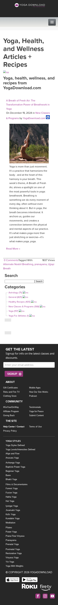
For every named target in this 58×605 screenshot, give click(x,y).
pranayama (40, 264)
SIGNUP (12, 374)
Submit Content (36, 415)
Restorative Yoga (14, 553)
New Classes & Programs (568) (24, 306)
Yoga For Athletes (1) (19, 315)
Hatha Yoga (11, 497)
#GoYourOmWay (11, 407)
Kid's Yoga (10, 514)
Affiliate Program (11, 411)
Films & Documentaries (17, 484)
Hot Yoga (10, 501)
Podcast (33, 396)
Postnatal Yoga (13, 549)
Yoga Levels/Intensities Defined (20, 449)
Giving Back (9, 415)
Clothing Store (9, 396)
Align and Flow (12, 453)
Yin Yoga (10, 562)
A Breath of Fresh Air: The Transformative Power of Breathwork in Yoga (28, 104)
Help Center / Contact (13, 426)
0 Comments (11, 260)
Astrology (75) (15, 292)
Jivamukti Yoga (13, 510)
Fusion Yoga (11, 492)
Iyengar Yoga (12, 506)
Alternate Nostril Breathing (18, 264)
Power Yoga (11, 532)
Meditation (10, 522)
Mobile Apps (35, 387)
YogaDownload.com (34, 118)
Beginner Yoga (12, 471)
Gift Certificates (10, 387)
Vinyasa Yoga (12, 557)
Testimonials (35, 407)
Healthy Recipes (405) (19, 301)
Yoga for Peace (36, 411)
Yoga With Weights (14, 566)
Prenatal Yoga (12, 544)
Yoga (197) (13, 311)
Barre (8, 475)
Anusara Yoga (12, 458)
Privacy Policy (10, 431)
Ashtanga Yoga (13, 462)
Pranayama (11, 540)
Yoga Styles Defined (15, 445)
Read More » (13, 248)
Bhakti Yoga (11, 479)
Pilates (9, 527)
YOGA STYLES (13, 441)
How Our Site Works (38, 392)
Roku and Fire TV (11, 392)
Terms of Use (35, 426)
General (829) (15, 297)
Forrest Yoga (12, 488)
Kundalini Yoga (12, 518)
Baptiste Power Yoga (15, 467)
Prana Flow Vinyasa (15, 536)
